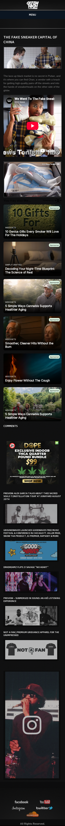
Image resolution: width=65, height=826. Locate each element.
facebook (22, 802)
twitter (44, 808)
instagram (18, 808)
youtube (45, 802)
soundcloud (32, 814)
